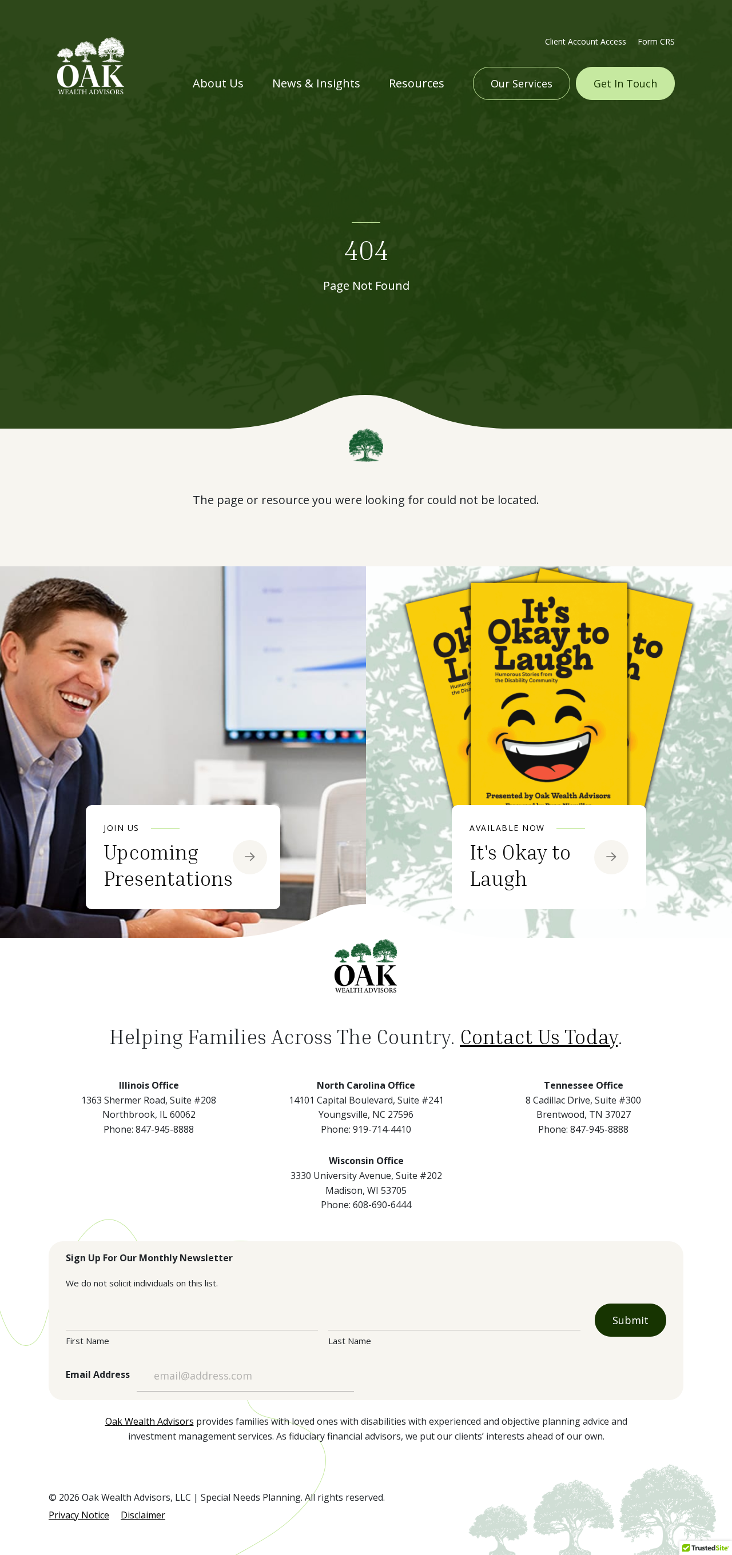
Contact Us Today (539, 1036)
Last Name (349, 1340)
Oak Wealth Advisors (149, 1421)
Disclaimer (143, 1515)
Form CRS (656, 41)
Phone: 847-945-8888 (149, 1129)
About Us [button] (218, 83)
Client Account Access (585, 41)
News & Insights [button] (316, 83)
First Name (87, 1340)
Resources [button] (416, 83)
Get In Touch (625, 83)
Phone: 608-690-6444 (366, 1204)
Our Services (521, 83)
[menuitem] (585, 40)
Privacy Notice (79, 1515)
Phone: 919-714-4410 (366, 1129)
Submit (630, 1320)
